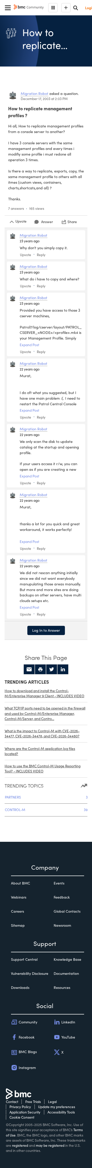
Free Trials (33, 1101)
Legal (52, 1101)
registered (20, 1145)
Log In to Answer (46, 630)
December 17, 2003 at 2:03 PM (44, 98)
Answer (47, 221)
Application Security (24, 1112)
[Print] (40, 669)
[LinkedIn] (62, 669)
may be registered (50, 1145)
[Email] (29, 669)
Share (72, 221)
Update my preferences (56, 1106)
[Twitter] (51, 669)
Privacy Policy (20, 1106)
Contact (12, 1101)
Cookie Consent (21, 1117)
